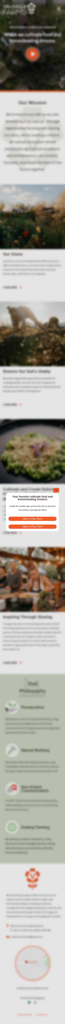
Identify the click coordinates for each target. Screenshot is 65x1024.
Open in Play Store (32, 526)
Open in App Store (32, 518)
